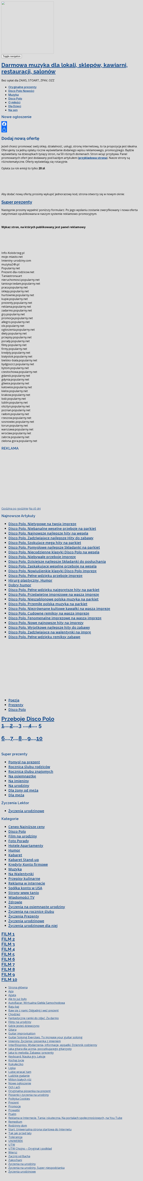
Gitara (12, 1030)
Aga (10, 991)
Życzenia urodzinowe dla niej (33, 925)
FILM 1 (8, 933)
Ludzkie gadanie (19, 1076)
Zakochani (15, 1160)
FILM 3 (8, 944)
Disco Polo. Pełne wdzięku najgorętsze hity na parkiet (53, 589)
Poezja (13, 700)
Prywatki (14, 1110)
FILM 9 (8, 974)
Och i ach (14, 1087)
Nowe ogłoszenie (19, 1083)
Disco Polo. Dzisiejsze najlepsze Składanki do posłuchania (57, 561)
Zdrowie (15, 902)
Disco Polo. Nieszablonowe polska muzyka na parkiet (53, 599)
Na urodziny (18, 785)
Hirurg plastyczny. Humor (30, 580)
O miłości (14, 102)
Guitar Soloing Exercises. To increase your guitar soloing (45, 1037)
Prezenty (15, 704)
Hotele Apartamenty (25, 845)
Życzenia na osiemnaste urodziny (36, 906)
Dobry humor (19, 585)
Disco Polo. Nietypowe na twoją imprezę (42, 523)
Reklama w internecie (26, 883)
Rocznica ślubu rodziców (29, 766)
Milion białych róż (19, 1079)
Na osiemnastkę (22, 776)
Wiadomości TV (21, 897)
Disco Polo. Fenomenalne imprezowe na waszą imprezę (54, 618)
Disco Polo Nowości (21, 91)
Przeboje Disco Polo (27, 719)
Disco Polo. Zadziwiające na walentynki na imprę (49, 632)
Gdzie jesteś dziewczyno (23, 1026)
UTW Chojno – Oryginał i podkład (30, 1148)
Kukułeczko (15, 1064)
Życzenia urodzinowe (26, 810)
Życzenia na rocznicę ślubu (31, 911)
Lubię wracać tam (19, 1072)
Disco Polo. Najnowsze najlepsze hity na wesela (48, 533)
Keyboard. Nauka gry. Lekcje (26, 1056)
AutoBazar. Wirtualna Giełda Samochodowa (36, 1003)
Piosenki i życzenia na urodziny (28, 1095)
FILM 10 (9, 979)
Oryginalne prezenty (22, 87)
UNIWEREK (15, 1141)
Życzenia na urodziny (22, 1164)
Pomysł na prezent (24, 762)
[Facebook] (71, 124)
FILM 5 (8, 954)
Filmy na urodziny (19, 1022)
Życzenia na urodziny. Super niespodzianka (36, 1168)
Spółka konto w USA (25, 888)
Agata (12, 995)
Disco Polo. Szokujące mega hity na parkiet (44, 542)
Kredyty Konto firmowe (28, 864)
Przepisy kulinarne (24, 878)
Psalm (12, 1114)
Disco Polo (15, 98)
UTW (11, 1145)
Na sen (13, 110)
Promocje (14, 1106)
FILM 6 (8, 959)
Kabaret (15, 855)
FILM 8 (8, 969)
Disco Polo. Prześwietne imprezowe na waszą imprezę (53, 594)
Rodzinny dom (17, 1125)
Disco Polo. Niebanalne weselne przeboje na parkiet (52, 528)
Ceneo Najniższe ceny (26, 826)
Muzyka (13, 95)
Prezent (13, 1102)
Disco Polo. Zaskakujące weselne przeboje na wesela (52, 566)
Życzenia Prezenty (23, 916)
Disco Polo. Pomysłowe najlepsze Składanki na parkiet (54, 547)
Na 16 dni (35, 508)
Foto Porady (18, 840)
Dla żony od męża (23, 790)
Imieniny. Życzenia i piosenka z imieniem (34, 1041)
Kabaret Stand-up (23, 859)
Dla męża (16, 795)
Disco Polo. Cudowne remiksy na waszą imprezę (48, 613)
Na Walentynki (21, 873)
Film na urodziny (22, 836)
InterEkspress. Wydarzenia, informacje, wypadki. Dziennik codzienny (52, 1045)
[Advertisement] (64, 181)
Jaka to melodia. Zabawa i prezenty (31, 1053)
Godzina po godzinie (14, 508)
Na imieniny (18, 780)
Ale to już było (17, 999)
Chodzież (14, 1014)
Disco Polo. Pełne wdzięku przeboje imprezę (45, 575)
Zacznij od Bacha (19, 1156)
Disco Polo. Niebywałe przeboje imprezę (42, 556)
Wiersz (12, 1152)
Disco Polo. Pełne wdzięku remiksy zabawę (44, 636)
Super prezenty (16, 202)
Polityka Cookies (19, 1099)
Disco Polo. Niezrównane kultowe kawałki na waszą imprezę (59, 608)
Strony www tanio (23, 892)
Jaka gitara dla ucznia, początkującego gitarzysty (40, 1049)
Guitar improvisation (21, 1033)
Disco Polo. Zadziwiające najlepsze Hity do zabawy (50, 538)
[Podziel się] (71, 129)
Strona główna (18, 987)
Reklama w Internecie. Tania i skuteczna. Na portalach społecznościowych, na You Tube (65, 1118)
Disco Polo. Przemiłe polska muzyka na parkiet (47, 603)
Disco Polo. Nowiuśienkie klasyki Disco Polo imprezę (52, 571)
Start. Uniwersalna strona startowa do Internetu (40, 1129)
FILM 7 (8, 964)
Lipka (12, 1068)
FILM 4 (8, 949)
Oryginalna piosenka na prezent (29, 1091)
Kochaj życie (16, 1060)
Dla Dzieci (14, 106)
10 (39, 738)
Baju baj (13, 1007)
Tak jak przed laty (20, 1133)
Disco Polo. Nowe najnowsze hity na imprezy (46, 622)
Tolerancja (15, 1137)
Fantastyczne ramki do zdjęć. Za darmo (33, 1018)
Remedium (15, 1122)
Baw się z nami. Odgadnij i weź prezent (33, 1010)
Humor (14, 850)
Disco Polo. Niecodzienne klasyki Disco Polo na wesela (53, 552)
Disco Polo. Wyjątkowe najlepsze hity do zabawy (49, 627)
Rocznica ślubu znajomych (30, 771)
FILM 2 (8, 939)
